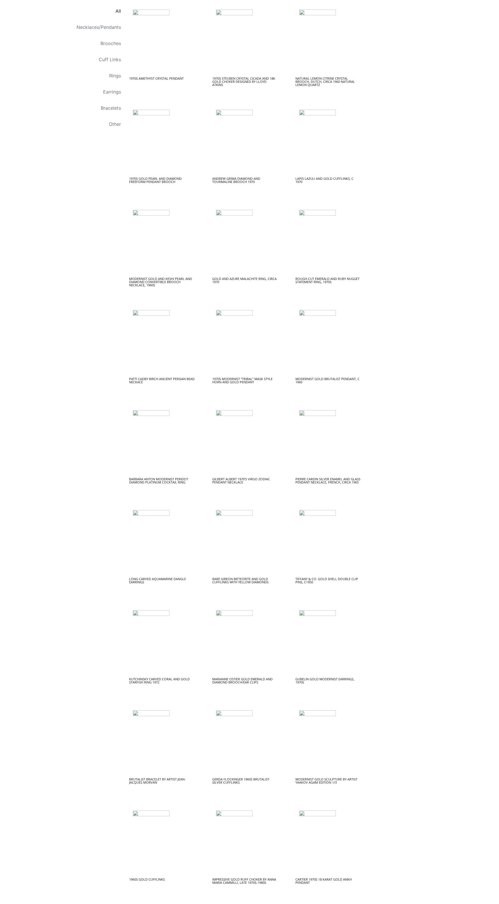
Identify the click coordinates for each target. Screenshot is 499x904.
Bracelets (111, 108)
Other (115, 124)
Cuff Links (110, 59)
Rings (115, 76)
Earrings (112, 92)
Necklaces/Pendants (99, 27)
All (118, 11)
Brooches (110, 43)
